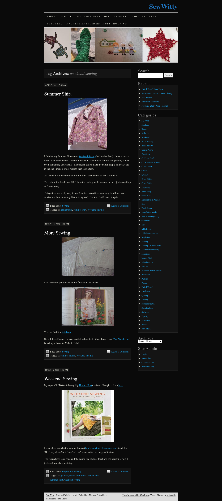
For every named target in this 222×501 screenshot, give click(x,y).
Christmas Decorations (151, 162)
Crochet (145, 174)
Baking (144, 129)
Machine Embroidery (150, 249)
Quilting (145, 295)
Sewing (65, 205)
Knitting (145, 241)
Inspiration (67, 471)
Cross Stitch (147, 178)
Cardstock (146, 154)
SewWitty (163, 6)
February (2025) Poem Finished (155, 105)
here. (120, 385)
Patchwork (146, 274)
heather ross (66, 209)
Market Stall (147, 257)
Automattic (171, 495)
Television (146, 320)
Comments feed (148, 362)
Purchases (146, 291)
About (66, 16)
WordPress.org (148, 366)
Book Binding (147, 141)
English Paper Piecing (151, 199)
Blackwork (146, 137)
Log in (144, 354)
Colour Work (147, 166)
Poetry (144, 282)
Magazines (146, 253)
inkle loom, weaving (150, 233)
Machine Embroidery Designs (102, 16)
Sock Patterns (144, 16)
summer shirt (80, 209)
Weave (144, 324)
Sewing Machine (148, 303)
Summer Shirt (58, 93)
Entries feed (146, 358)
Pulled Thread (147, 287)
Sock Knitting (147, 307)
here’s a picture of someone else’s (101, 448)
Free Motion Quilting (150, 216)
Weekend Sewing (87, 156)
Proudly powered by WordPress (135, 495)
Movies (145, 266)
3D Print (145, 120)
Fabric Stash (147, 208)
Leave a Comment (120, 205)
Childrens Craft (148, 158)
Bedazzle (145, 133)
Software (145, 312)
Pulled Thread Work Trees (152, 89)
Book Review (147, 145)
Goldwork (146, 220)
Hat (143, 224)
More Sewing (57, 232)
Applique (145, 124)
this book (66, 332)
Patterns (145, 278)
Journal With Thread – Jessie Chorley (157, 93)
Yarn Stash (146, 328)
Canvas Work (147, 149)
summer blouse (68, 355)
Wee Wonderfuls (121, 339)
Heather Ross (85, 385)
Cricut (144, 170)
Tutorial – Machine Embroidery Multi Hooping (87, 23)
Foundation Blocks (149, 212)
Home (51, 16)
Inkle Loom (146, 228)
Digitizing (146, 187)
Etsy (143, 203)
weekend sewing (96, 209)
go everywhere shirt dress (73, 475)
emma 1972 (146, 195)
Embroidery (146, 191)
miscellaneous (147, 262)
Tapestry (145, 316)
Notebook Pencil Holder (151, 270)
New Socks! (147, 97)
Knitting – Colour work (151, 245)
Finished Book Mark (150, 101)
